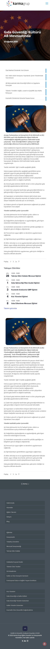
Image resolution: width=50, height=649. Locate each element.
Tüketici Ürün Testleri (13, 566)
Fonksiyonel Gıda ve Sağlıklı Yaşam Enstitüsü (21, 580)
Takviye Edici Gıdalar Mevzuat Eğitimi (26, 276)
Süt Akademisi (11, 571)
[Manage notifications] (44, 644)
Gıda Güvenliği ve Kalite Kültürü (17, 596)
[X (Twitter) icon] (22, 641)
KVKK (38, 633)
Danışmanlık (11, 537)
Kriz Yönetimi (11, 591)
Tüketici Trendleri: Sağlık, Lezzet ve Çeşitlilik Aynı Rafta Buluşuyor (24, 92)
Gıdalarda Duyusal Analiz (15, 562)
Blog (8, 521)
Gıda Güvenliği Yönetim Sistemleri (18, 601)
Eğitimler (9, 532)
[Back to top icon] (25, 628)
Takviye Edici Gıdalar (13, 551)
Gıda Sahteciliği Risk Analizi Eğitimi (25, 283)
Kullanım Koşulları (29, 633)
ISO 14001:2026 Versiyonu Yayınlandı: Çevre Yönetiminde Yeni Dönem (24, 77)
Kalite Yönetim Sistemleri (15, 605)
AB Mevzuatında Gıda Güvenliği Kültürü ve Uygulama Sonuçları (23, 84)
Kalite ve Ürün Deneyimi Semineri (17, 576)
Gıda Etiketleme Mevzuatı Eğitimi (24, 303)
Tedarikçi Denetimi (13, 542)
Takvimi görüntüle (10, 308)
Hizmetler (10, 507)
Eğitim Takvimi (11, 512)
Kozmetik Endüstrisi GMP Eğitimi (24, 289)
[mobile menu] (47, 3)
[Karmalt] (18, 3)
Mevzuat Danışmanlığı (14, 546)
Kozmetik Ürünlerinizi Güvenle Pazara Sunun (20, 98)
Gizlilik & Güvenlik (16, 633)
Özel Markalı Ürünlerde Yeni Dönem (17, 70)
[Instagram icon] (27, 641)
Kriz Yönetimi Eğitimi (19, 296)
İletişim (9, 517)
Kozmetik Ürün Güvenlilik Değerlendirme (20, 610)
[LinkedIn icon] (25, 641)
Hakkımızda (10, 503)
